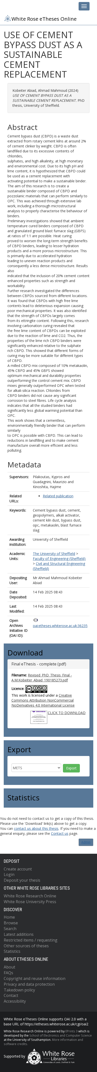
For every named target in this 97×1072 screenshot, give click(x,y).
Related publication (58, 496)
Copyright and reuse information (34, 978)
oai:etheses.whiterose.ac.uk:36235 (60, 625)
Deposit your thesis (22, 880)
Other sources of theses (26, 946)
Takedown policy (19, 990)
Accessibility (15, 1001)
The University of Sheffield (54, 553)
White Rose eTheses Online (44, 18)
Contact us (59, 833)
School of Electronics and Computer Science (60, 1035)
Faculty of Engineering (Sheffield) (59, 558)
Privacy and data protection (29, 984)
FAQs (8, 972)
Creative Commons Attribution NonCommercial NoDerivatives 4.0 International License (43, 700)
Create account (18, 869)
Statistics (12, 951)
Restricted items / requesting (30, 940)
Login (9, 874)
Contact (11, 995)
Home (9, 917)
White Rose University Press (30, 901)
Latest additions (19, 934)
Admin (86, 842)
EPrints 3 (71, 1031)
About (9, 967)
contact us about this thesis (36, 828)
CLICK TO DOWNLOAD (67, 712)
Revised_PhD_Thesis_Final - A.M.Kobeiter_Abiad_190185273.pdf (41, 677)
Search (10, 928)
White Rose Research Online (30, 896)
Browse (11, 923)
